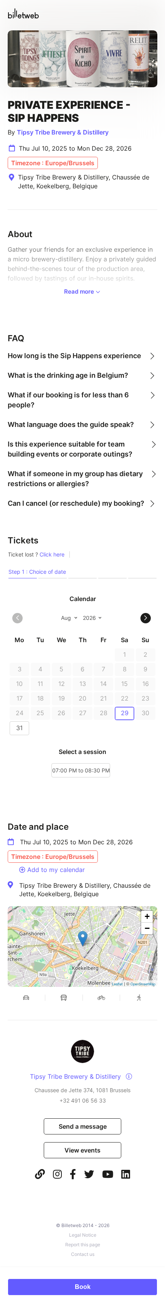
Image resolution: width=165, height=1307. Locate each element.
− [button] (147, 928)
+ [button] (147, 916)
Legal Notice (82, 1235)
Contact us (82, 1254)
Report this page (82, 1244)
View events (82, 1150)
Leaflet (117, 983)
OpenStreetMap (142, 983)
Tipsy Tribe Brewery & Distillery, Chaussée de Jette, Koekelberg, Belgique (84, 890)
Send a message (83, 1126)
